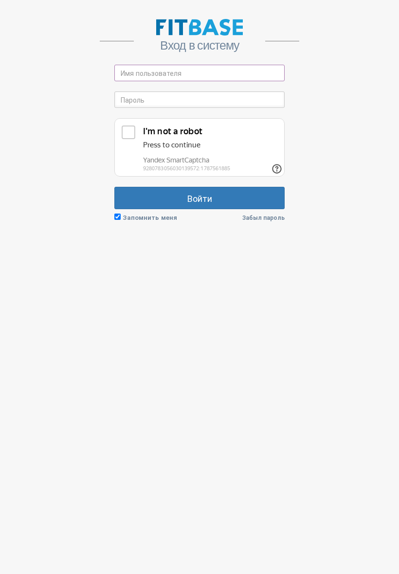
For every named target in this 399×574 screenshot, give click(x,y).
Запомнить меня (150, 217)
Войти (199, 198)
